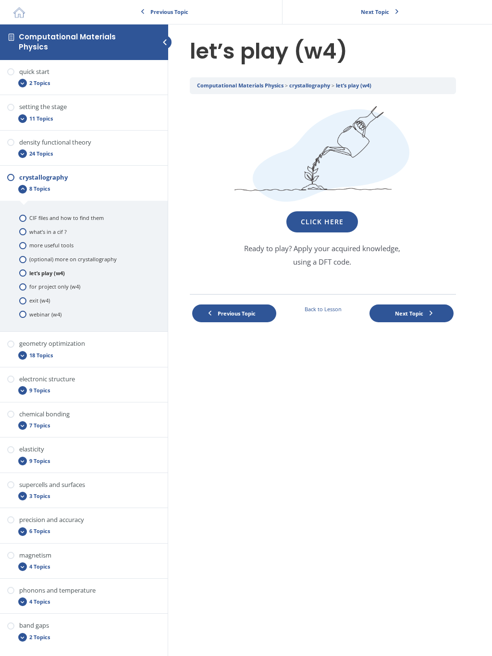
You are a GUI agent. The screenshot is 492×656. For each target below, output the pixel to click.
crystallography (309, 85)
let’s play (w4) (353, 85)
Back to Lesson (323, 309)
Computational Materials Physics (67, 41)
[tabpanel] (323, 194)
